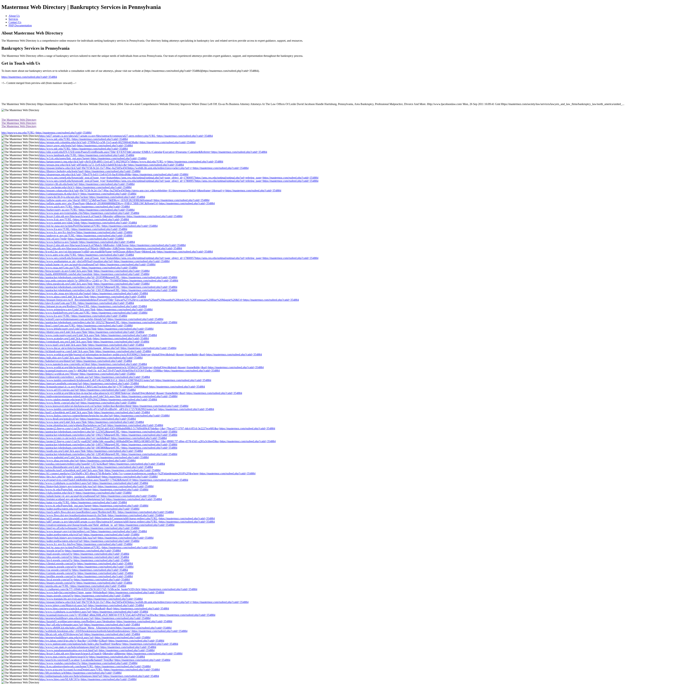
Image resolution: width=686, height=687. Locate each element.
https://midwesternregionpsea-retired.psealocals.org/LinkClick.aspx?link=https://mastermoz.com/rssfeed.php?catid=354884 (108, 396)
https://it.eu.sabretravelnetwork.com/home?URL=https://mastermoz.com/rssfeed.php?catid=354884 (95, 666)
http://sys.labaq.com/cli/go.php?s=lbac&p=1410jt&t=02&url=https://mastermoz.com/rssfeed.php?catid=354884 (101, 640)
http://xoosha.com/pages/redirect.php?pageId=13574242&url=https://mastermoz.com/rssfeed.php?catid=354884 (102, 463)
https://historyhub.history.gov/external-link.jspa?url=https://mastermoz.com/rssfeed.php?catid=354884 (96, 486)
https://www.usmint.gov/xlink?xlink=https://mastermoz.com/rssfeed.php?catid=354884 (88, 222)
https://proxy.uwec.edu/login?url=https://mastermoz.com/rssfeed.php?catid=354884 (86, 145)
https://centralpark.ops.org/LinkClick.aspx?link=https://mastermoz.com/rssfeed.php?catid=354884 (94, 341)
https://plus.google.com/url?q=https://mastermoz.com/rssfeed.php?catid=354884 (84, 557)
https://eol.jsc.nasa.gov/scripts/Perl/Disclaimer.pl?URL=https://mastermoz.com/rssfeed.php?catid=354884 (98, 225)
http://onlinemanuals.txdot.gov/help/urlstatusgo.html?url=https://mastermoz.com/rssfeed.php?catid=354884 (99, 676)
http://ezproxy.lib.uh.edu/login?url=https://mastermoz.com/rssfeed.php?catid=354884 (87, 184)
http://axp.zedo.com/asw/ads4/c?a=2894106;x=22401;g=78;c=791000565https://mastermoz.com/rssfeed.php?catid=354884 (108, 280)
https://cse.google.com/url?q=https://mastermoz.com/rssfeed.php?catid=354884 (83, 569)
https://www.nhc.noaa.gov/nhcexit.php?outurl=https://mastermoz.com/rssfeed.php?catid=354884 (93, 293)
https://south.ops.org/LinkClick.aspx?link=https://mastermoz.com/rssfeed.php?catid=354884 (91, 450)
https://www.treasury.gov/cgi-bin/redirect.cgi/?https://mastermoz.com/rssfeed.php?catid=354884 (93, 531)
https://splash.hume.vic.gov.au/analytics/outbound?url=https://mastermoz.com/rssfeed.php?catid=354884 (97, 495)
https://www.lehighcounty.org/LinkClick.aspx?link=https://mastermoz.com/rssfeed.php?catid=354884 (96, 328)
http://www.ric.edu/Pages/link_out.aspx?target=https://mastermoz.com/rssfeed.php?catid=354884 (93, 489)
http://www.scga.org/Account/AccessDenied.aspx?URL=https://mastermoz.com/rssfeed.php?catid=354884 (99, 669)
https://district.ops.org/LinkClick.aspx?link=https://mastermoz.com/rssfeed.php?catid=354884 (91, 331)
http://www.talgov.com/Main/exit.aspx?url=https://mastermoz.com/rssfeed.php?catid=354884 (91, 605)
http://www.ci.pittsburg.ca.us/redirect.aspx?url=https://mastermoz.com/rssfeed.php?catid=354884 (93, 483)
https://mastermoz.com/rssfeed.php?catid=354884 (29, 76)
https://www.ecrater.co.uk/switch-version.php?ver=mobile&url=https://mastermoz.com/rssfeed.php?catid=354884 (103, 438)
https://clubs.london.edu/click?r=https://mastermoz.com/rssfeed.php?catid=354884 (85, 492)
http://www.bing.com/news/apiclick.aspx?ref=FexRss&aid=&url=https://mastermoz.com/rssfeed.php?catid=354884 (104, 608)
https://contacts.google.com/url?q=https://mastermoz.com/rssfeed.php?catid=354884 (86, 566)
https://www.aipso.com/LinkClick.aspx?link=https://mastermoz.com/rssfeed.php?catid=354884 (92, 296)
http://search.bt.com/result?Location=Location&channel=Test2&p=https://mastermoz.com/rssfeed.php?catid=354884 (104, 659)
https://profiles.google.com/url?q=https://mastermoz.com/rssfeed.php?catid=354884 (86, 576)
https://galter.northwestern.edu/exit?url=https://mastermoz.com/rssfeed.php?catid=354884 (89, 508)
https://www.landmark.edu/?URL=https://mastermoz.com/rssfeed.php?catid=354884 (86, 155)
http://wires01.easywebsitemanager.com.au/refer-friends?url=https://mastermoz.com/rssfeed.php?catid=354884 (101, 319)
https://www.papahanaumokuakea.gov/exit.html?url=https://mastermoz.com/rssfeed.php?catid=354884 (97, 650)
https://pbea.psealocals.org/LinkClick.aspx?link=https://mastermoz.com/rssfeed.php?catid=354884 (94, 283)
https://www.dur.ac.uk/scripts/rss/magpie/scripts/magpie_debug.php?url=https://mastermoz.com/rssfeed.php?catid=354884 (107, 348)
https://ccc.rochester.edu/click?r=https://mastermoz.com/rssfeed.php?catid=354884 (85, 187)
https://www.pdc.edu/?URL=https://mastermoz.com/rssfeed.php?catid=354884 (83, 139)
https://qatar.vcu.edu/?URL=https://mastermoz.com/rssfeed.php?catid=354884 (83, 502)
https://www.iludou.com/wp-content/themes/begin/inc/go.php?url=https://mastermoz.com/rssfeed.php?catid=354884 (104, 415)
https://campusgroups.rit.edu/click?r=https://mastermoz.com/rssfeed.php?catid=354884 (87, 193)
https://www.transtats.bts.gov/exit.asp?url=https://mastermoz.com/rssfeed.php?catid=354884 (91, 598)
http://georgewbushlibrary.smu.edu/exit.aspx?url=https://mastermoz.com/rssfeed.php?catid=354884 (94, 618)
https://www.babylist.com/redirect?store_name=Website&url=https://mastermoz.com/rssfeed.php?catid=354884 (101, 592)
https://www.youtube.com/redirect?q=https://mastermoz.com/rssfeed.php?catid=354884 (88, 663)
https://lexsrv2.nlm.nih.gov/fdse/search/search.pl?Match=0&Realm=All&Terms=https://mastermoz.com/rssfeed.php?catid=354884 (112, 245)
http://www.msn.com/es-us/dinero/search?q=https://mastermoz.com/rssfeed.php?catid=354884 (92, 656)
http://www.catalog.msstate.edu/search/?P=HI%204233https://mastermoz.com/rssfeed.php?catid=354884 (98, 399)
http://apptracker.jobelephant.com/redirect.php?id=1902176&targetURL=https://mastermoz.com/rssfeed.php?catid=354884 (108, 434)
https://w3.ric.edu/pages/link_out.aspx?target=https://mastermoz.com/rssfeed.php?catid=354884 (92, 158)
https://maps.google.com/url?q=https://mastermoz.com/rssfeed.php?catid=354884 (84, 595)
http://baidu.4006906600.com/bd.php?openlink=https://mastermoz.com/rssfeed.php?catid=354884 (94, 274)
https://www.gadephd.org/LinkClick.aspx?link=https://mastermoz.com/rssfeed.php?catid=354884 (94, 457)
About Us (14, 15)
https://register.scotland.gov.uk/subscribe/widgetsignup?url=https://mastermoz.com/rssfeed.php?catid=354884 (100, 499)
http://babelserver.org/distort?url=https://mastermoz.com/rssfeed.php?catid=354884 (85, 360)
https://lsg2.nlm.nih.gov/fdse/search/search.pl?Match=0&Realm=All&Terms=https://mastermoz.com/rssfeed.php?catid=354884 (110, 248)
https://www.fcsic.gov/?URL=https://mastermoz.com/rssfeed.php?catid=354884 (84, 219)
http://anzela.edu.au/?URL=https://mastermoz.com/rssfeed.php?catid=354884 (82, 586)
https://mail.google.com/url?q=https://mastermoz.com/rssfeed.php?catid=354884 (84, 553)
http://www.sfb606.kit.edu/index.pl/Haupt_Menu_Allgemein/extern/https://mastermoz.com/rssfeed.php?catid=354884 (105, 627)
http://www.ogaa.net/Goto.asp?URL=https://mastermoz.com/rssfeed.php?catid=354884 (88, 267)
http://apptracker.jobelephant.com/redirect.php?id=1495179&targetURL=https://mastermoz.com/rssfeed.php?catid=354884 (108, 444)
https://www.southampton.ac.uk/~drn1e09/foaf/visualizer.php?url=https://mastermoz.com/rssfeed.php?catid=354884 (104, 261)
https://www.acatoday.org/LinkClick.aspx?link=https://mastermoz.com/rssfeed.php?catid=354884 (94, 338)
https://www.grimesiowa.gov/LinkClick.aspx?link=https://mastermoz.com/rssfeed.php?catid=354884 (96, 309)
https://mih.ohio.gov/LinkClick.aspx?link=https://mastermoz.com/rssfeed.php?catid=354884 (91, 357)
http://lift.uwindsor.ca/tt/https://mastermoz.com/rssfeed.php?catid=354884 (80, 672)
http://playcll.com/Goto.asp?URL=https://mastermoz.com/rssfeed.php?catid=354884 (86, 303)
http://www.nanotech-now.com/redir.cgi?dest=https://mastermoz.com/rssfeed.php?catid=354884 (93, 364)
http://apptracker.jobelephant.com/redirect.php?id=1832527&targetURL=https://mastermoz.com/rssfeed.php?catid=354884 (108, 322)
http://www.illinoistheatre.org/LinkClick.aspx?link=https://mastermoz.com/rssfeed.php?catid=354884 (96, 467)
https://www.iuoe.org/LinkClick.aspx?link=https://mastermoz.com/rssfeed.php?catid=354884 (91, 422)
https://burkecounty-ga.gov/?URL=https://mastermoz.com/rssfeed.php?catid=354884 (87, 209)
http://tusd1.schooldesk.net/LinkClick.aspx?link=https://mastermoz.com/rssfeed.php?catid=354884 (94, 412)
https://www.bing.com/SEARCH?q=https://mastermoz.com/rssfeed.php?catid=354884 (87, 679)
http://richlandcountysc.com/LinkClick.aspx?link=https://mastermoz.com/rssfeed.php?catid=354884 (95, 351)
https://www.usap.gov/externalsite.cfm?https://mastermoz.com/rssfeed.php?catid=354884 (89, 213)
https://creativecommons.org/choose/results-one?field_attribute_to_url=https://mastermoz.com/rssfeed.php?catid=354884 (106, 524)
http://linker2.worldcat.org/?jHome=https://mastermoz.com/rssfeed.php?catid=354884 (87, 373)
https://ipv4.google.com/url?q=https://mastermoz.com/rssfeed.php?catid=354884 (84, 560)
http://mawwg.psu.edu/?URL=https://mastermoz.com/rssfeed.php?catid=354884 (46, 132)
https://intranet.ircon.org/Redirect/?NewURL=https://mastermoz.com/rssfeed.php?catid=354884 (93, 306)
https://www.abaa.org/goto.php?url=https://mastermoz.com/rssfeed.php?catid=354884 (87, 460)
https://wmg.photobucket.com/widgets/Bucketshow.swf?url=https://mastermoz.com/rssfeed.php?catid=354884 (101, 425)
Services (13, 19)
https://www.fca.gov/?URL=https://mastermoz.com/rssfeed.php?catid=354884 (83, 229)
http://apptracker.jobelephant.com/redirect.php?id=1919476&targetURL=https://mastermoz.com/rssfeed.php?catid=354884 (108, 286)
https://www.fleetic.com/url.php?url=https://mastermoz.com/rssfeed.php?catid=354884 (87, 402)
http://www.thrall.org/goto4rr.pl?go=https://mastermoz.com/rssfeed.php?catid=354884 (87, 418)
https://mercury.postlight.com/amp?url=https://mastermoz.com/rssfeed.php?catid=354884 (89, 383)
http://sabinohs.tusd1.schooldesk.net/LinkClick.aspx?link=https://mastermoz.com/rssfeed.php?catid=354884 (99, 470)
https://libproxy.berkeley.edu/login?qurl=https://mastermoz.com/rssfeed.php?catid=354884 (89, 171)
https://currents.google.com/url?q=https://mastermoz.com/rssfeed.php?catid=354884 (86, 573)
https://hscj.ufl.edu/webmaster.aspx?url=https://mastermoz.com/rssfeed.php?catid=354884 (89, 624)
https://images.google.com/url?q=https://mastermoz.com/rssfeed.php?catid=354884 (85, 582)
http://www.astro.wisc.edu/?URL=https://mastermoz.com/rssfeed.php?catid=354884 (86, 254)
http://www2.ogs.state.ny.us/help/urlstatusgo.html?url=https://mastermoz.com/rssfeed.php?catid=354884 (97, 647)
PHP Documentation (20, 25)
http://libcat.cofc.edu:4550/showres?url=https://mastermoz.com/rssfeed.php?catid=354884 (89, 634)
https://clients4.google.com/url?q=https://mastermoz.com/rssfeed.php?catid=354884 (86, 563)
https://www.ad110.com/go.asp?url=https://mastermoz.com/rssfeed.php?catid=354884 (87, 389)
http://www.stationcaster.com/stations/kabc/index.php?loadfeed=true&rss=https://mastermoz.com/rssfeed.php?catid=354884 (108, 643)
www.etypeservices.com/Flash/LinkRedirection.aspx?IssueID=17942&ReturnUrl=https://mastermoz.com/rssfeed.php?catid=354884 (113, 479)
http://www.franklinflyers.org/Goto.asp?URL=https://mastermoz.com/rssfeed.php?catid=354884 (93, 312)
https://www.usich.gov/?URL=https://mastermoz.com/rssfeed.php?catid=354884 (84, 206)
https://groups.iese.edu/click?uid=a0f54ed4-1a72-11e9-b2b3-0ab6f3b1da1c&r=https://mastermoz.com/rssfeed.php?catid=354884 (111, 164)
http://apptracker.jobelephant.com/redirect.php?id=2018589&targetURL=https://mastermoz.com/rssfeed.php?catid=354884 (108, 277)
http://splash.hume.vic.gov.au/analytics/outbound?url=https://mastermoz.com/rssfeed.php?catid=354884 (97, 264)
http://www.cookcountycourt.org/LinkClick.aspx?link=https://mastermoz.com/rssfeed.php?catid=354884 (98, 335)
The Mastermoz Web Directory (18, 119)
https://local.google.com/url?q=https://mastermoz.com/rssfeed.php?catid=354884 (84, 579)
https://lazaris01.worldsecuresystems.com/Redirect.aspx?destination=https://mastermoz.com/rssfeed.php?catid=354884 (105, 621)
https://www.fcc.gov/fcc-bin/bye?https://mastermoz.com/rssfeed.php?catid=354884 (85, 232)
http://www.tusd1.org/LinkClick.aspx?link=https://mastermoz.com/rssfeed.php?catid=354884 (91, 344)
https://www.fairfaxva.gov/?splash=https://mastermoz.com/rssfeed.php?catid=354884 (87, 241)
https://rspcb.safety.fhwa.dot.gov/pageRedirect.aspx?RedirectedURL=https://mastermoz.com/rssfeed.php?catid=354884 (106, 512)
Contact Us (15, 22)
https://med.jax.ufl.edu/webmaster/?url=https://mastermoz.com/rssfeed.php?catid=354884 (89, 528)
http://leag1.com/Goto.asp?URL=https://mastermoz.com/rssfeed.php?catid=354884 (86, 325)
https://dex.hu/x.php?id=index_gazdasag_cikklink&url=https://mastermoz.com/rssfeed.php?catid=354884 (98, 476)
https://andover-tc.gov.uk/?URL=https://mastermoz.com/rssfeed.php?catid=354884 (85, 235)
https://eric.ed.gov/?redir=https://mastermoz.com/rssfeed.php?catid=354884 (81, 238)
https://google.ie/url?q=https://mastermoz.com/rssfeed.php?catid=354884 (80, 550)
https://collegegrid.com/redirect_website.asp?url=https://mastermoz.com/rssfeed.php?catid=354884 (94, 377)
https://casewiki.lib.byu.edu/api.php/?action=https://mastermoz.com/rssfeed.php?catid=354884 (92, 196)
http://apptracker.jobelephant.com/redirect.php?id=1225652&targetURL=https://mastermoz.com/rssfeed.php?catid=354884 (108, 431)
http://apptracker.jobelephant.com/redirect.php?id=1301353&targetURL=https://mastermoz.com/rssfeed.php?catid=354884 (108, 290)
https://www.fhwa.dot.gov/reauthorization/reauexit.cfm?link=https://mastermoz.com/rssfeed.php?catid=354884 (101, 515)
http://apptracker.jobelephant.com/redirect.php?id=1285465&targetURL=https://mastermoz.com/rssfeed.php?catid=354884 (108, 454)
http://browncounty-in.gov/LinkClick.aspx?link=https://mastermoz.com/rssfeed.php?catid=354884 (94, 270)
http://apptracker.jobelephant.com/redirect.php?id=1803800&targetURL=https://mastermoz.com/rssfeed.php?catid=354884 (108, 447)
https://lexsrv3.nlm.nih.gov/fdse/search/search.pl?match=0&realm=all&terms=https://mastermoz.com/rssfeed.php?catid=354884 (110, 216)
